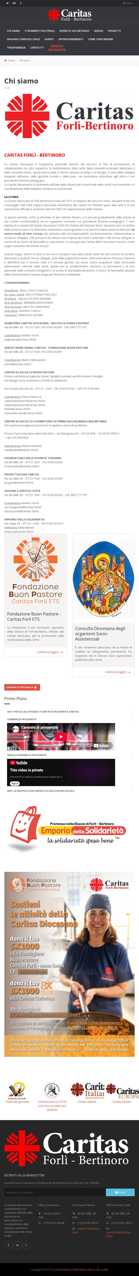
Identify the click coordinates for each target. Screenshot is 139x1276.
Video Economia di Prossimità (26, 755)
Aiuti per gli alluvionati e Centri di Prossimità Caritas (43, 711)
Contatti (37, 47)
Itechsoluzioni (63, 1269)
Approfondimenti (70, 39)
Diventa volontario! (74, 31)
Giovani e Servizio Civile (23, 39)
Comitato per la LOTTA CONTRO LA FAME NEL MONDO (52, 1106)
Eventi (49, 39)
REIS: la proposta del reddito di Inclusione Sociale (40, 790)
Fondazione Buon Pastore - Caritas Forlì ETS (34, 616)
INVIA (121, 1192)
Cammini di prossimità (21, 719)
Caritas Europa (122, 1101)
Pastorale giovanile (17, 1101)
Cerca (129, 3)
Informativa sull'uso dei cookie (90, 1269)
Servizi (98, 31)
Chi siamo (13, 31)
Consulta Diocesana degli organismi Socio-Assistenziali (100, 633)
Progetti (114, 31)
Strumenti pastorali (40, 31)
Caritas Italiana (87, 1101)
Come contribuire (100, 39)
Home (11, 60)
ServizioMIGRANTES (57, 48)
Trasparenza (16, 47)
